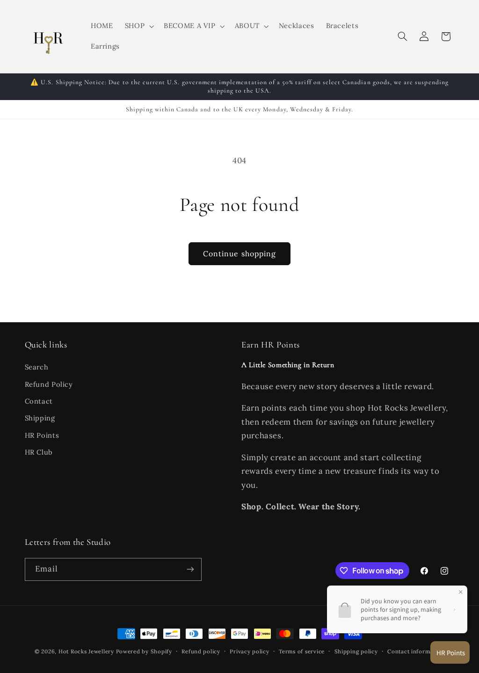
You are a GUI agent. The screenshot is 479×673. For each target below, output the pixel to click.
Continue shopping (239, 253)
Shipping (40, 417)
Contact (39, 401)
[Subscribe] (190, 569)
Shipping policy (356, 651)
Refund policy (200, 651)
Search (37, 366)
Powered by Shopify (144, 651)
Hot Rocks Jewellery (86, 651)
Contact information (415, 651)
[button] (138, 26)
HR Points (42, 435)
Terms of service (302, 651)
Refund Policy (49, 384)
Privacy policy (249, 651)
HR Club (39, 452)
